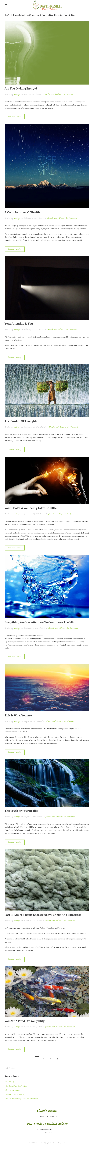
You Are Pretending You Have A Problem (21, 1099)
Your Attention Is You (19, 324)
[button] (6, 4)
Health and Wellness (53, 94)
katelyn (17, 94)
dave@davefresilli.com (47, 1129)
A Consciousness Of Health (22, 212)
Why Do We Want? (12, 1090)
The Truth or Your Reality (21, 811)
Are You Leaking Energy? (21, 89)
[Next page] (57, 1058)
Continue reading (14, 116)
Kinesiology (9, 1082)
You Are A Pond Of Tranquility (24, 1021)
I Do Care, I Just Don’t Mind (16, 1086)
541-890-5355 (47, 1132)
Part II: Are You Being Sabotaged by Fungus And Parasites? (43, 915)
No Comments (68, 94)
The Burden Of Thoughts (21, 421)
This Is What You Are (18, 715)
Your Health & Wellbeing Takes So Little (31, 508)
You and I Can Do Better (14, 1094)
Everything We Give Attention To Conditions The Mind (40, 622)
